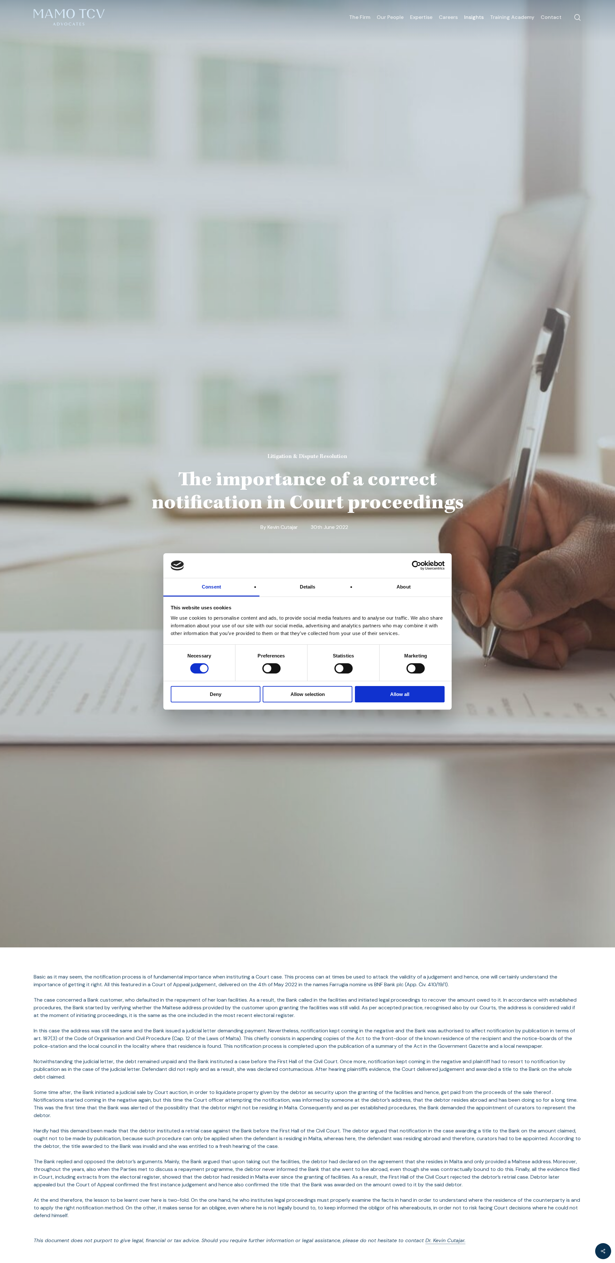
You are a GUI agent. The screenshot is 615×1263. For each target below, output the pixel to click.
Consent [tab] (211, 586)
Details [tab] (308, 586)
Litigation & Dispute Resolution (307, 457)
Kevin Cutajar (282, 527)
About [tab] (404, 586)
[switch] (271, 668)
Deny (215, 694)
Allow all (399, 694)
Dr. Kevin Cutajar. (445, 1240)
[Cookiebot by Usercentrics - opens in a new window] (417, 565)
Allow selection (308, 694)
